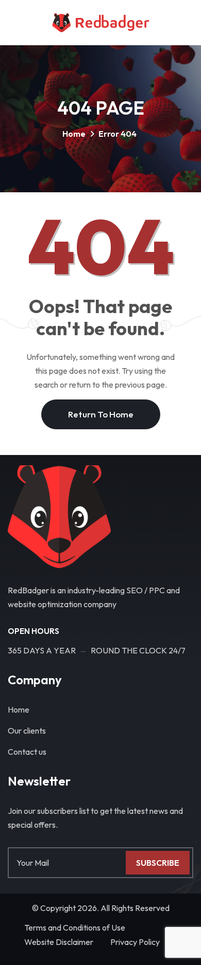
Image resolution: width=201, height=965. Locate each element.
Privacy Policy (135, 942)
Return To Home (100, 414)
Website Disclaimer (58, 942)
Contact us (27, 751)
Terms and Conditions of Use (74, 927)
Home (74, 134)
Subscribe (157, 863)
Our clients (27, 730)
